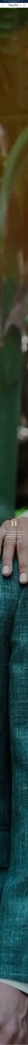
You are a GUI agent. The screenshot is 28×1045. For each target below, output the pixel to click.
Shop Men (9, 541)
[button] (3, 5)
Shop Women (18, 541)
